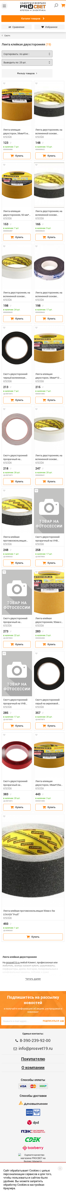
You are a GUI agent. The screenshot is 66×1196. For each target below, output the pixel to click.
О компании (33, 1067)
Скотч (7, 35)
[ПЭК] (33, 1131)
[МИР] (43, 1086)
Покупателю (33, 1059)
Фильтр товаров (26, 73)
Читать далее (33, 978)
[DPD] (33, 1122)
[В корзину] (17, 155)
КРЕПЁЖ (7, 136)
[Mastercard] (33, 1086)
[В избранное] (4, 83)
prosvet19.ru (13, 962)
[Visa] (23, 1086)
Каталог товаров (30, 18)
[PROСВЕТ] (33, 7)
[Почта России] (33, 1112)
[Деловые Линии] (33, 1103)
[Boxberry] (33, 1148)
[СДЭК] (33, 1139)
